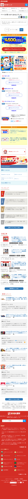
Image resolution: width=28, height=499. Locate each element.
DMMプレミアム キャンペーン (13, 49)
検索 (21, 29)
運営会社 (19, 480)
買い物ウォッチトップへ (14, 151)
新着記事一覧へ (23, 447)
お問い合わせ (6, 482)
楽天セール (23, 8)
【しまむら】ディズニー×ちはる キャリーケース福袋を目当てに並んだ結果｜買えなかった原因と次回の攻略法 (15, 216)
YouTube (21, 482)
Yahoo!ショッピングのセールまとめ (7, 179)
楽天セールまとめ (18, 174)
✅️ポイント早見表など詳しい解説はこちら (14, 52)
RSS (23, 482)
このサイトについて (8, 478)
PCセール (14, 10)
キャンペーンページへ (14, 82)
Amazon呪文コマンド (23, 10)
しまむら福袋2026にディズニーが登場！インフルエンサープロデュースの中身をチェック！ (15, 201)
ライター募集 (13, 482)
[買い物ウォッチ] (4, 1)
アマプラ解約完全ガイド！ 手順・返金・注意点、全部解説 (15, 222)
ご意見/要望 (16, 478)
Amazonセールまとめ (5, 174)
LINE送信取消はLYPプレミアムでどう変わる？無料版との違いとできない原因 (15, 208)
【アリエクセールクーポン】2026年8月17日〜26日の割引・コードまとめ (15, 193)
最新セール (4, 8)
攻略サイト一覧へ (23, 474)
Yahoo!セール (4, 10)
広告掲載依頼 (24, 480)
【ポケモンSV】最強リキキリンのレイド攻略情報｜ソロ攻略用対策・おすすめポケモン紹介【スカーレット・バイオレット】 (13, 440)
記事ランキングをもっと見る (14, 227)
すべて (7, 29)
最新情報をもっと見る (14, 288)
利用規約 (21, 478)
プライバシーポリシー (5, 480)
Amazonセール (14, 8)
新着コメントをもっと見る (14, 399)
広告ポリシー (13, 480)
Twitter (18, 482)
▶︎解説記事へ (14, 85)
